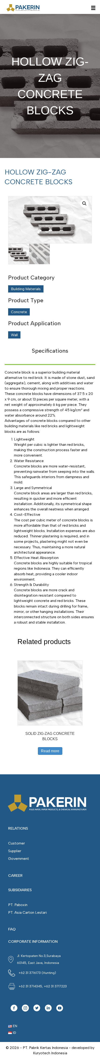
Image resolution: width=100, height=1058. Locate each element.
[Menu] (93, 7)
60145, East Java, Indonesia (38, 963)
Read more (50, 751)
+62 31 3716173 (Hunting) (37, 973)
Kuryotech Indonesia (50, 1053)
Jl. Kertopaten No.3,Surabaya (39, 956)
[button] (14, 1008)
